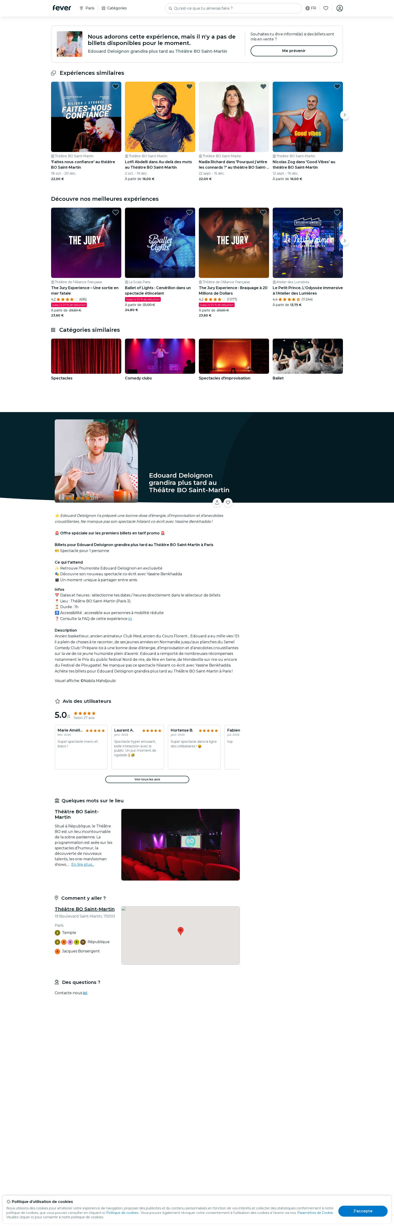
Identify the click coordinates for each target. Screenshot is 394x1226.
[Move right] (344, 115)
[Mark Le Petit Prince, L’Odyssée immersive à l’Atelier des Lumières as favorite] (337, 212)
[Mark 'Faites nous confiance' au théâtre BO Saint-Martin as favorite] (116, 86)
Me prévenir (294, 51)
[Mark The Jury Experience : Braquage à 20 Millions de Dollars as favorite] (263, 212)
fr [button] (313, 8)
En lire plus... (82, 864)
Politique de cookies (122, 1213)
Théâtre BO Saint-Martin (85, 909)
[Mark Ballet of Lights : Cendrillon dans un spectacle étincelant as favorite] (189, 212)
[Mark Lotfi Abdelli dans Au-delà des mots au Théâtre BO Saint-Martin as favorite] (189, 86)
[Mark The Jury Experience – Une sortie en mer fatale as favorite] (116, 212)
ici (130, 619)
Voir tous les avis (147, 779)
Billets (292, 500)
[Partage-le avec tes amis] (217, 502)
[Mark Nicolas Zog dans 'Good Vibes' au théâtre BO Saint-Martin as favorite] (337, 86)
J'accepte (362, 1211)
